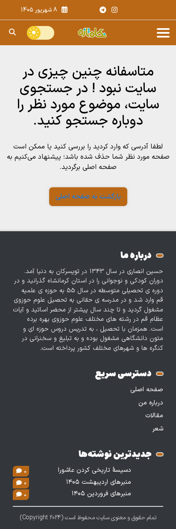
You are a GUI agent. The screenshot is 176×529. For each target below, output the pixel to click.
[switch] (40, 33)
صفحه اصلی (146, 390)
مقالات (154, 416)
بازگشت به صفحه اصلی (88, 197)
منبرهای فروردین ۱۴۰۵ (101, 494)
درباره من (150, 403)
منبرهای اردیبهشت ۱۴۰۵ (98, 482)
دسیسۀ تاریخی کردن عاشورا (94, 470)
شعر (157, 429)
